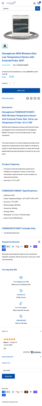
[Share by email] (38, 98)
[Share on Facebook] (27, 98)
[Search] (37, 8)
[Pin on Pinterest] (31, 98)
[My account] (34, 3)
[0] (38, 3)
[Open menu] (3, 3)
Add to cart (21, 90)
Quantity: (5, 83)
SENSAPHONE (6, 65)
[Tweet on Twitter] (35, 98)
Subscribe (8, 376)
